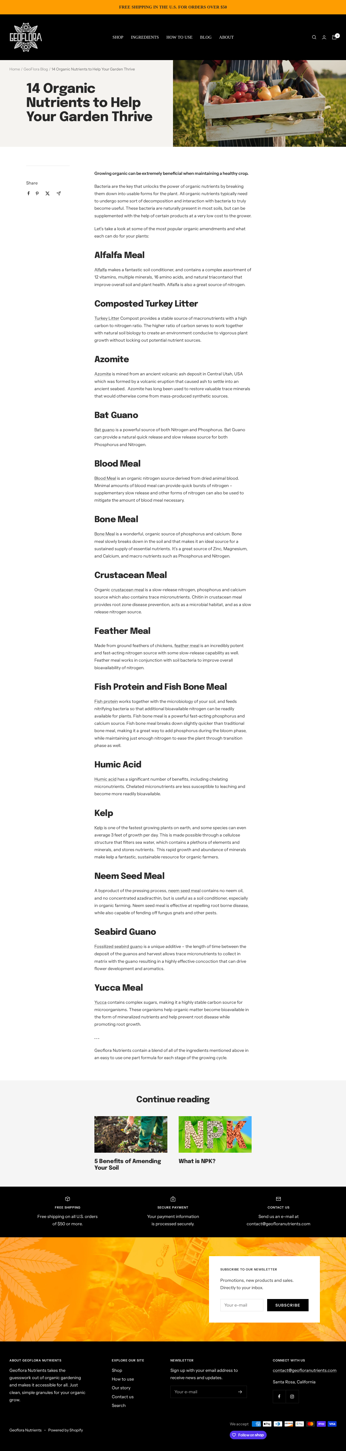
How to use (123, 1379)
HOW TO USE (179, 37)
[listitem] (29, 193)
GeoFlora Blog (36, 69)
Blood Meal (105, 478)
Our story (121, 1387)
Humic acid (105, 779)
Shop (117, 1370)
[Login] (324, 37)
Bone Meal (104, 534)
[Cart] (334, 37)
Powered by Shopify (65, 1430)
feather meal (186, 645)
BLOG (206, 37)
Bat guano (104, 429)
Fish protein (106, 701)
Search (119, 1405)
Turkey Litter (106, 318)
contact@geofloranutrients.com (305, 1370)
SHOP (118, 37)
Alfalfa (100, 269)
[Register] (240, 1392)
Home (14, 69)
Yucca (100, 1002)
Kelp (98, 827)
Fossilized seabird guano (118, 946)
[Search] (314, 37)
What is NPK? (197, 1161)
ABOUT (226, 37)
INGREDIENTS (145, 37)
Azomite (102, 374)
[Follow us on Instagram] (292, 1396)
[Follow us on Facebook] (279, 1396)
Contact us (123, 1396)
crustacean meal (127, 589)
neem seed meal (184, 890)
